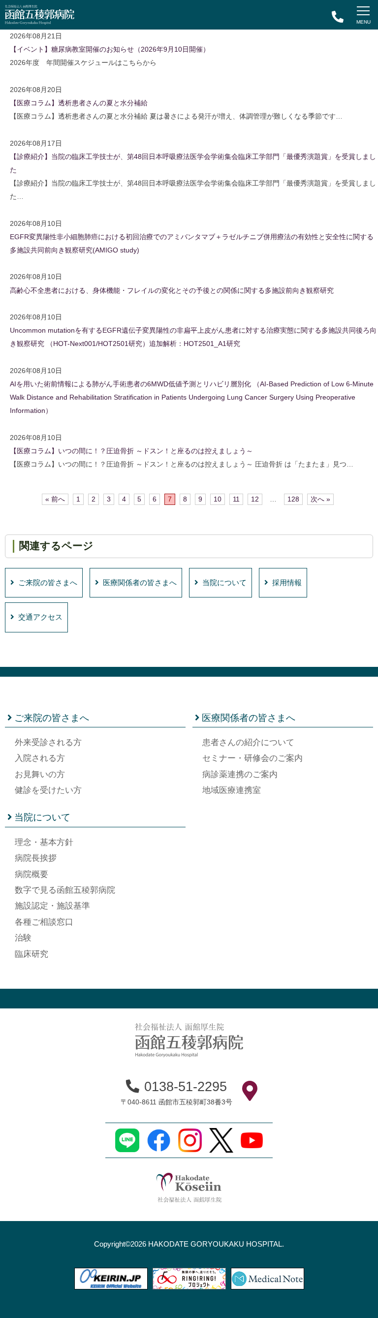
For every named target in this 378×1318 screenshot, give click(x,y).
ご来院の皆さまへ (47, 582)
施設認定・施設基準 (52, 905)
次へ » (320, 499)
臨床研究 (31, 954)
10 (217, 499)
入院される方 (40, 758)
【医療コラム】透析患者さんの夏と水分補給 (79, 103)
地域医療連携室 (231, 790)
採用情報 (287, 582)
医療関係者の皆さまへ (140, 582)
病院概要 (31, 874)
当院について (224, 582)
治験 (23, 937)
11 (236, 499)
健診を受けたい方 (48, 790)
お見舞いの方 (40, 774)
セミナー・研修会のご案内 (252, 758)
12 (255, 499)
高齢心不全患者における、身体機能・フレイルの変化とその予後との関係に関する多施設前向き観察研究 (172, 290)
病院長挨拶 (36, 858)
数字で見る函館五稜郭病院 (65, 890)
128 (293, 499)
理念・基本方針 (44, 842)
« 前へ (55, 499)
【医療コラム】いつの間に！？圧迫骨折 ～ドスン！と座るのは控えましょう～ (131, 451)
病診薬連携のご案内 (240, 774)
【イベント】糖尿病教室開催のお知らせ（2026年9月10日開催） (110, 49)
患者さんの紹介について (248, 742)
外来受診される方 (48, 742)
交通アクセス (40, 617)
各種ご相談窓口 (44, 922)
